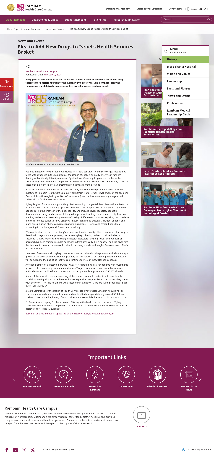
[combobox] (197, 9)
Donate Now (175, 8)
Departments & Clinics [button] (44, 19)
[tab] (7, 84)
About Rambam (15, 19)
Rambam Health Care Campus (41, 71)
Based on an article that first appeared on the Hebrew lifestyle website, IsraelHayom (70, 313)
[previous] (15, 379)
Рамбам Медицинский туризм (59, 449)
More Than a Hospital (181, 66)
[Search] (208, 19)
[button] (185, 51)
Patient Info (100, 19)
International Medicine (118, 8)
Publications (175, 103)
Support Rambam (75, 19)
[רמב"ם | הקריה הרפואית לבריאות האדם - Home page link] (29, 7)
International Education (149, 8)
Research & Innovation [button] (126, 19)
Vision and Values (179, 74)
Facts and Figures (178, 88)
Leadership (174, 81)
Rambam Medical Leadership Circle (178, 112)
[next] (199, 379)
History (172, 59)
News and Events (179, 96)
